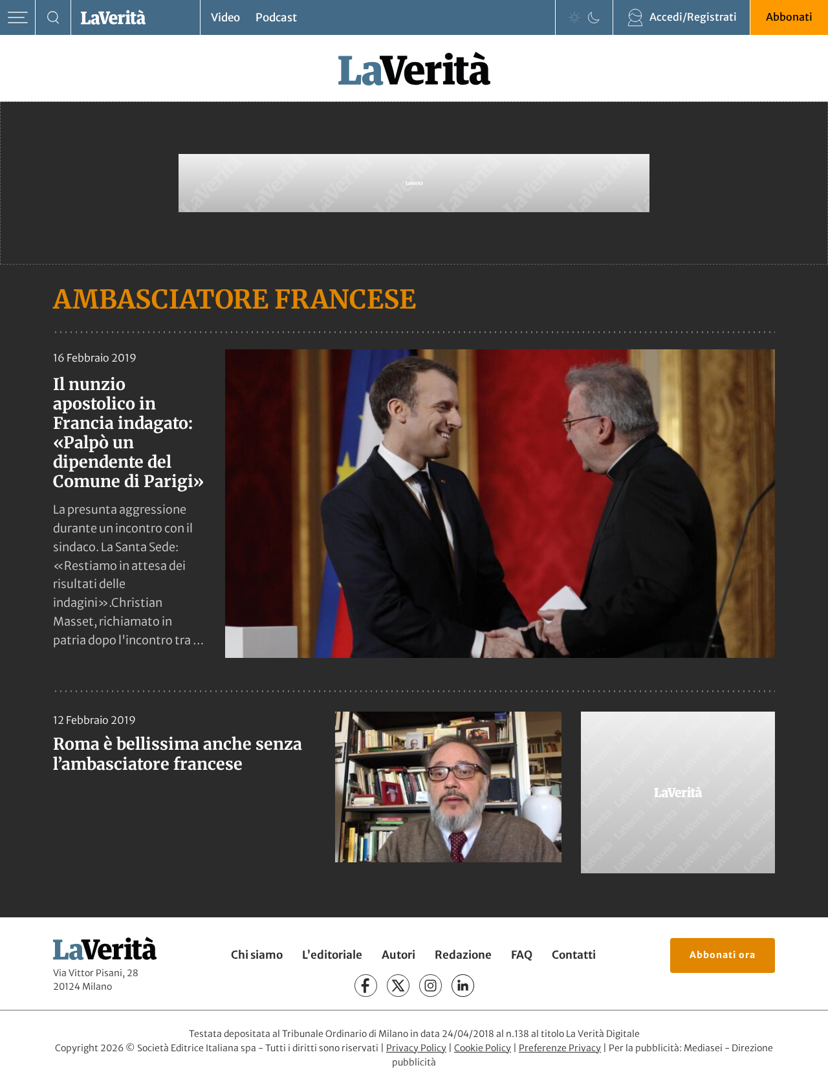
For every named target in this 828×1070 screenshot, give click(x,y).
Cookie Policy (482, 1048)
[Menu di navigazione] (18, 18)
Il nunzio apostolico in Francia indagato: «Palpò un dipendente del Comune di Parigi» (128, 433)
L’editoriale (332, 955)
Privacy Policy (416, 1048)
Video (225, 17)
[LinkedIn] (463, 985)
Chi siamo (257, 955)
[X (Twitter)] (398, 985)
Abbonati (789, 16)
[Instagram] (430, 985)
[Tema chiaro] (574, 17)
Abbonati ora (723, 955)
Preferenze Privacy (560, 1048)
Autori (398, 955)
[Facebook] (365, 985)
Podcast (276, 17)
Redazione (463, 955)
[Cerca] (53, 18)
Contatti (574, 955)
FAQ (521, 955)
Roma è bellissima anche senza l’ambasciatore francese (177, 754)
